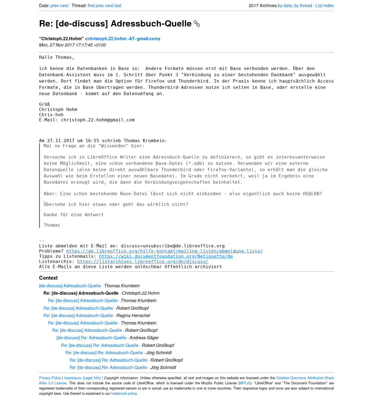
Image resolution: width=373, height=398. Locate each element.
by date (285, 5)
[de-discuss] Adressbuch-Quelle (70, 285)
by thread (303, 5)
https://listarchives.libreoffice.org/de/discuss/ (142, 261)
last (117, 5)
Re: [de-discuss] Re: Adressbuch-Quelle (99, 345)
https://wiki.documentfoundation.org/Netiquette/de (166, 256)
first (91, 5)
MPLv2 (244, 382)
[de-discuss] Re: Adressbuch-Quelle (91, 337)
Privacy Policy (50, 377)
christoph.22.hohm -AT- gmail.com (122, 38)
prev (55, 5)
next (64, 5)
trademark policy (124, 393)
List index (324, 5)
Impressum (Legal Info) (82, 377)
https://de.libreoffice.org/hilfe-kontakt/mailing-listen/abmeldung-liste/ (164, 251)
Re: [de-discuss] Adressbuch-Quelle (115, 23)
